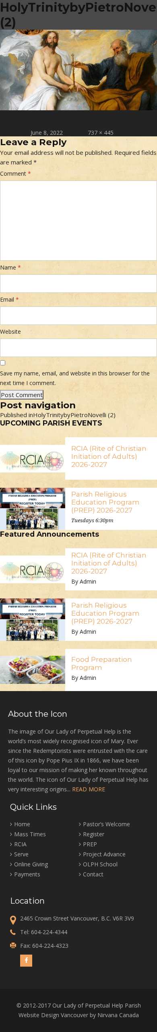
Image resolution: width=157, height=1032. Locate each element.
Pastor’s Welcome (106, 824)
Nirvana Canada (118, 1015)
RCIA (20, 844)
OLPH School (100, 864)
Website (10, 331)
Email (9, 299)
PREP (90, 844)
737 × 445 (101, 132)
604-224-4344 (49, 932)
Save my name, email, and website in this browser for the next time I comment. (75, 378)
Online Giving (31, 864)
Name (10, 267)
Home (22, 824)
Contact (93, 874)
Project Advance (104, 854)
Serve (21, 854)
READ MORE (88, 789)
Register (93, 834)
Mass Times (30, 834)
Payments (27, 874)
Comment (15, 173)
